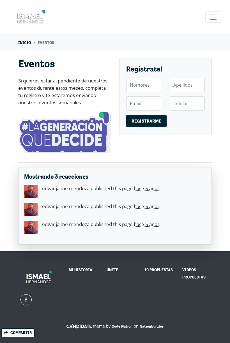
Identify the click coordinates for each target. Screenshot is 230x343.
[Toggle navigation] (213, 17)
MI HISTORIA (80, 270)
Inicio (24, 42)
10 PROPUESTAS (158, 270)
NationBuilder (152, 326)
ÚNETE (112, 270)
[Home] (31, 17)
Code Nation (122, 326)
